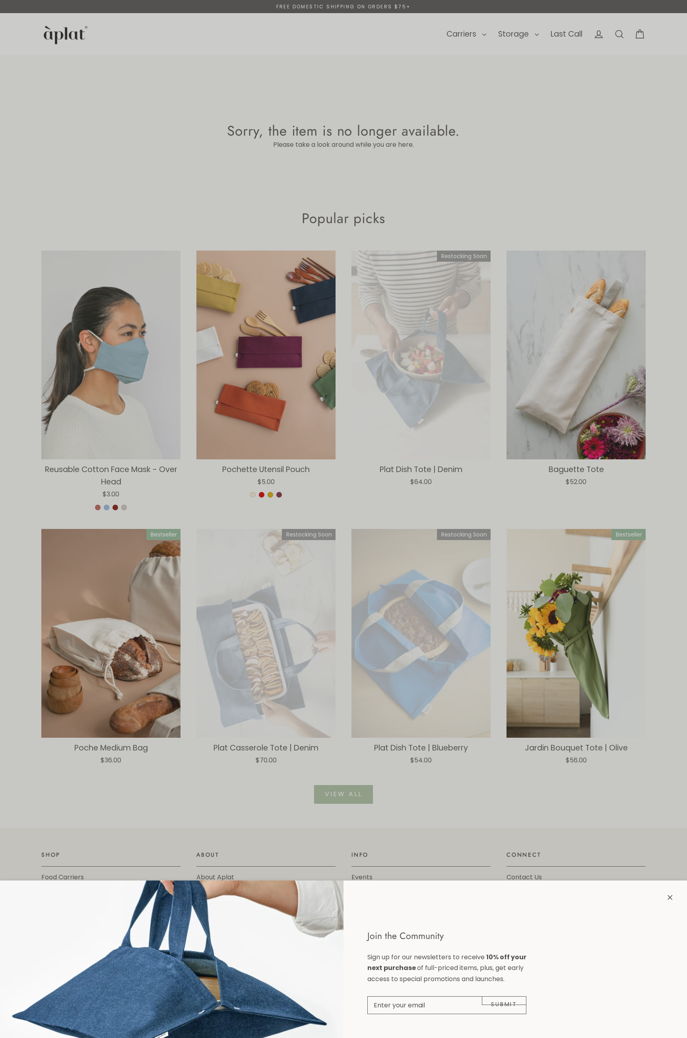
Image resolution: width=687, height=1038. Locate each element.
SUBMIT (504, 1002)
